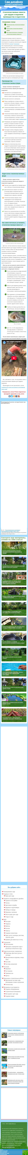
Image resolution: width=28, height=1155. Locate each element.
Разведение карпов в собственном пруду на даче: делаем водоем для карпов (13, 627)
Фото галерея (3, 1152)
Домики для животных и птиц (14, 939)
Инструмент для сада (12, 994)
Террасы (8, 924)
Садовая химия (10, 996)
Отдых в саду (9, 917)
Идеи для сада (10, 896)
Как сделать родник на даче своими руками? (12, 657)
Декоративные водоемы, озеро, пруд (10, 531)
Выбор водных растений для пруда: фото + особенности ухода (13, 597)
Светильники (9, 944)
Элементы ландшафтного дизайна (13, 898)
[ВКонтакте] (9, 396)
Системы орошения (11, 964)
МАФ (5, 919)
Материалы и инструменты (11, 987)
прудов (11, 43)
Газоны (8, 903)
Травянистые (9, 973)
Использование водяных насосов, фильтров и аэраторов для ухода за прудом (12, 552)
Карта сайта (12, 1147)
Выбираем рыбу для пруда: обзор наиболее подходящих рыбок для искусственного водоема (11, 582)
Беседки (8, 921)
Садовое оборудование (12, 989)
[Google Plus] (19, 396)
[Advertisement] (14, 466)
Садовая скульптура (11, 933)
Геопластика (9, 984)
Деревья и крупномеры (12, 907)
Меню (1, 1149)
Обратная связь (5, 1147)
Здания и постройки (11, 900)
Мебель (8, 926)
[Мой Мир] (16, 396)
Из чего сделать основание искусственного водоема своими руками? (13, 642)
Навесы (8, 931)
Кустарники (9, 971)
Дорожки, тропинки (11, 912)
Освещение (7, 942)
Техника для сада (4, 1153)
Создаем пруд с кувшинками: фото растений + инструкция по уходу (11, 612)
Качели (8, 928)
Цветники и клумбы (11, 905)
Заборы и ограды (10, 910)
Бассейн (8, 962)
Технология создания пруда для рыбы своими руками (12, 703)
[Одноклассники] (14, 396)
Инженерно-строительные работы (14, 978)
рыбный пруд (23, 119)
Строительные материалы (13, 991)
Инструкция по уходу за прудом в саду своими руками (12, 688)
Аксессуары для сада (12, 914)
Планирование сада (9, 891)
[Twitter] (12, 396)
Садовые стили (8, 894)
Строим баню (3, 1154)
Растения (6, 967)
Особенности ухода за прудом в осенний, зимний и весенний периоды (13, 566)
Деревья (8, 968)
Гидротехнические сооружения (12, 530)
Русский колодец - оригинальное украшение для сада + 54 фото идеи (12, 718)
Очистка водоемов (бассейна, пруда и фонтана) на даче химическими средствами (12, 673)
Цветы (7, 975)
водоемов (16, 43)
